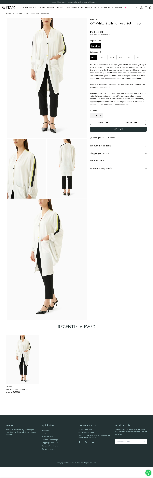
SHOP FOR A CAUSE (104, 8)
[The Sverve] (8, 7)
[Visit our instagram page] (86, 442)
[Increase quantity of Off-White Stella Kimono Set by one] (100, 115)
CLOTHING (41, 8)
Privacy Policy (47, 436)
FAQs (44, 433)
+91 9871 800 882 (85, 430)
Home (8, 13)
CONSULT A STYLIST (132, 122)
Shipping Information (50, 443)
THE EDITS (60, 8)
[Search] (136, 7)
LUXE (95, 8)
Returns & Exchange (50, 439)
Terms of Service (48, 449)
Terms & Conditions (50, 446)
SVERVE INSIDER (117, 8)
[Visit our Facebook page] (81, 442)
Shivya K (19, 13)
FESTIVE (80, 8)
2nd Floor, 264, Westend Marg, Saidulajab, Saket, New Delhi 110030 (95, 436)
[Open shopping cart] (150, 7)
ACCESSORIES (50, 8)
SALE (125, 8)
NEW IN (25, 8)
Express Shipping (71, 8)
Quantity (93, 110)
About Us (45, 430)
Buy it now (118, 129)
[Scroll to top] (148, 465)
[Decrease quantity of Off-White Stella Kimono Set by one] (92, 115)
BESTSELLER (88, 8)
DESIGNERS (32, 8)
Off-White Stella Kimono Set (17, 389)
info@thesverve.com (87, 432)
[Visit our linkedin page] (93, 442)
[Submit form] (144, 441)
